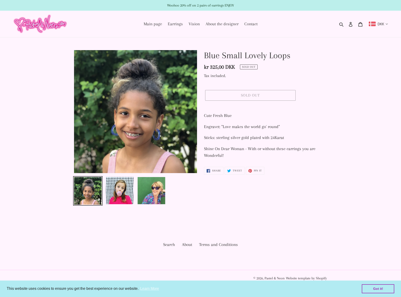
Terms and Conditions (218, 244)
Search (169, 244)
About (187, 244)
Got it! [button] (378, 289)
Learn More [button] (149, 289)
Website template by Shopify (306, 278)
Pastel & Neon (275, 278)
